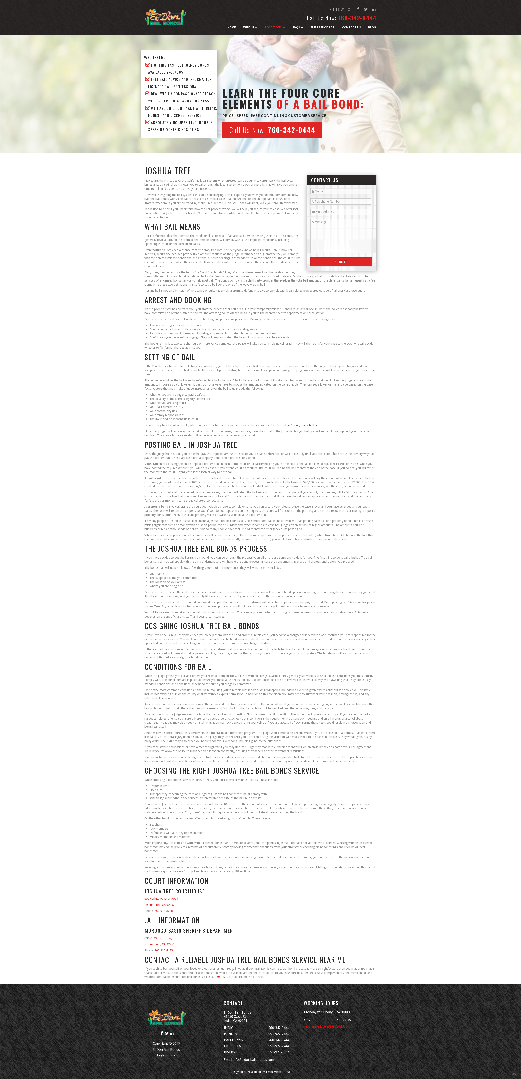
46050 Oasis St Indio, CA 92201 (235, 1018)
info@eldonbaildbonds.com (253, 1059)
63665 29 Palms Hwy (158, 938)
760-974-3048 (163, 911)
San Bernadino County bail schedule (294, 425)
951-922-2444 (278, 1034)
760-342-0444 (357, 18)
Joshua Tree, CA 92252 (159, 905)
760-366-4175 (163, 950)
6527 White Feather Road (161, 898)
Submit (341, 261)
